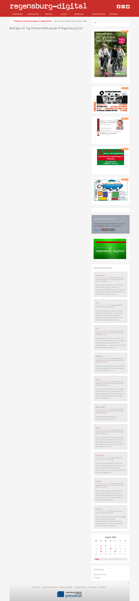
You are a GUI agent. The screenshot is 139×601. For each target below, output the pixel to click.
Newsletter (102, 587)
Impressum (36, 587)
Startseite (17, 14)
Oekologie (70, 21)
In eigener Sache (80, 587)
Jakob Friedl (100, 407)
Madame (99, 356)
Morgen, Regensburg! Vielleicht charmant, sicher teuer (109, 306)
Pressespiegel (92, 587)
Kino (85, 21)
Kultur (64, 14)
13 (110, 549)
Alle (56, 21)
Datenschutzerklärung (50, 587)
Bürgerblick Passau (100, 574)
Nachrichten (33, 14)
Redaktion (79, 14)
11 (101, 549)
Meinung (48, 14)
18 (101, 551)
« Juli (97, 559)
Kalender (113, 14)
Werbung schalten (66, 587)
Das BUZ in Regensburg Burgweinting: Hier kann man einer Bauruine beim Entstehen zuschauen (110, 279)
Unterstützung (98, 14)
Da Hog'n (97, 578)
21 (115, 551)
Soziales (78, 21)
